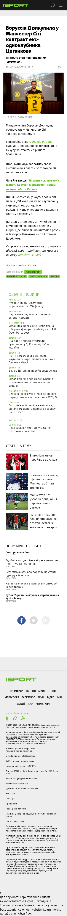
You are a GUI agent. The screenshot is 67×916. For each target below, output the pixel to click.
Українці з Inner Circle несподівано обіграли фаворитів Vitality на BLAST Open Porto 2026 (32, 329)
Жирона (55, 276)
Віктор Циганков (38, 276)
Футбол (22, 265)
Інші (60, 697)
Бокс (54, 691)
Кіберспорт (11, 697)
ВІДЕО (50, 697)
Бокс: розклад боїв (18, 552)
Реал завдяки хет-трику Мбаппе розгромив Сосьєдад (30, 429)
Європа (32, 265)
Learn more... (52, 909)
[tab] (21, 620)
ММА (30, 704)
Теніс (41, 697)
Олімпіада (16, 691)
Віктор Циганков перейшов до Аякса (33, 371)
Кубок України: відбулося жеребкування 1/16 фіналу (26, 304)
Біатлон (43, 691)
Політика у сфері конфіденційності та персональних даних (31, 814)
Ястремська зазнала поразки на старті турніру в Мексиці (31, 573)
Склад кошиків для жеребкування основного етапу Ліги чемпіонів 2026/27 (31, 382)
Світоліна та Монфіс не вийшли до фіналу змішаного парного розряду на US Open (32, 408)
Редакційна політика (16, 808)
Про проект (11, 803)
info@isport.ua (28, 755)
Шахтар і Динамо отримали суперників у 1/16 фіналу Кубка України (29, 344)
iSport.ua (10, 265)
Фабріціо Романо (40, 142)
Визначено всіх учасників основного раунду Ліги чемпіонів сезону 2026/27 (33, 395)
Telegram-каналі (29, 255)
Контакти (10, 793)
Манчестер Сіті (32, 272)
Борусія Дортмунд (16, 276)
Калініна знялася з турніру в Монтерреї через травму (31, 585)
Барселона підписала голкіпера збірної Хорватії (30, 316)
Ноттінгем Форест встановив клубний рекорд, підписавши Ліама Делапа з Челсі (32, 359)
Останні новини (24, 294)
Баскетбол (28, 697)
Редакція (10, 798)
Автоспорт (43, 704)
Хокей (21, 704)
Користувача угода (15, 821)
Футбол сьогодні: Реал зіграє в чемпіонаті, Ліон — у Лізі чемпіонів (33, 562)
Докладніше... (44, 901)
